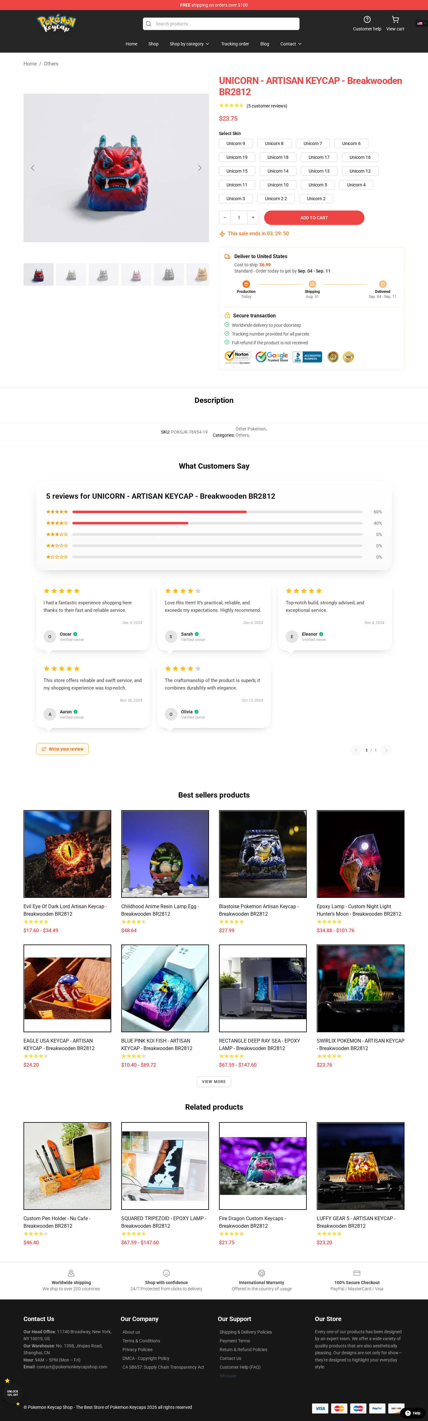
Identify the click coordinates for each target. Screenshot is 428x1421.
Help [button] (416, 1413)
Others (51, 64)
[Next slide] (199, 167)
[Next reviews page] (386, 750)
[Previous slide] (33, 167)
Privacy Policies (138, 1349)
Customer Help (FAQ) (240, 1367)
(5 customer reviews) (267, 105)
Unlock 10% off (12, 1393)
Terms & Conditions (141, 1340)
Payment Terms (235, 1340)
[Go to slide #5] (169, 274)
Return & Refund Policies (243, 1349)
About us (131, 1332)
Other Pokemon (251, 428)
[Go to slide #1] (38, 274)
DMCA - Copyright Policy (146, 1358)
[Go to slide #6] (201, 274)
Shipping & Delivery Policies (246, 1332)
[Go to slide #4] (136, 274)
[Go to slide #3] (104, 274)
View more (214, 1082)
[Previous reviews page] (356, 750)
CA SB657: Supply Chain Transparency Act (163, 1367)
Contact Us (230, 1358)
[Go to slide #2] (71, 274)
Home (30, 64)
